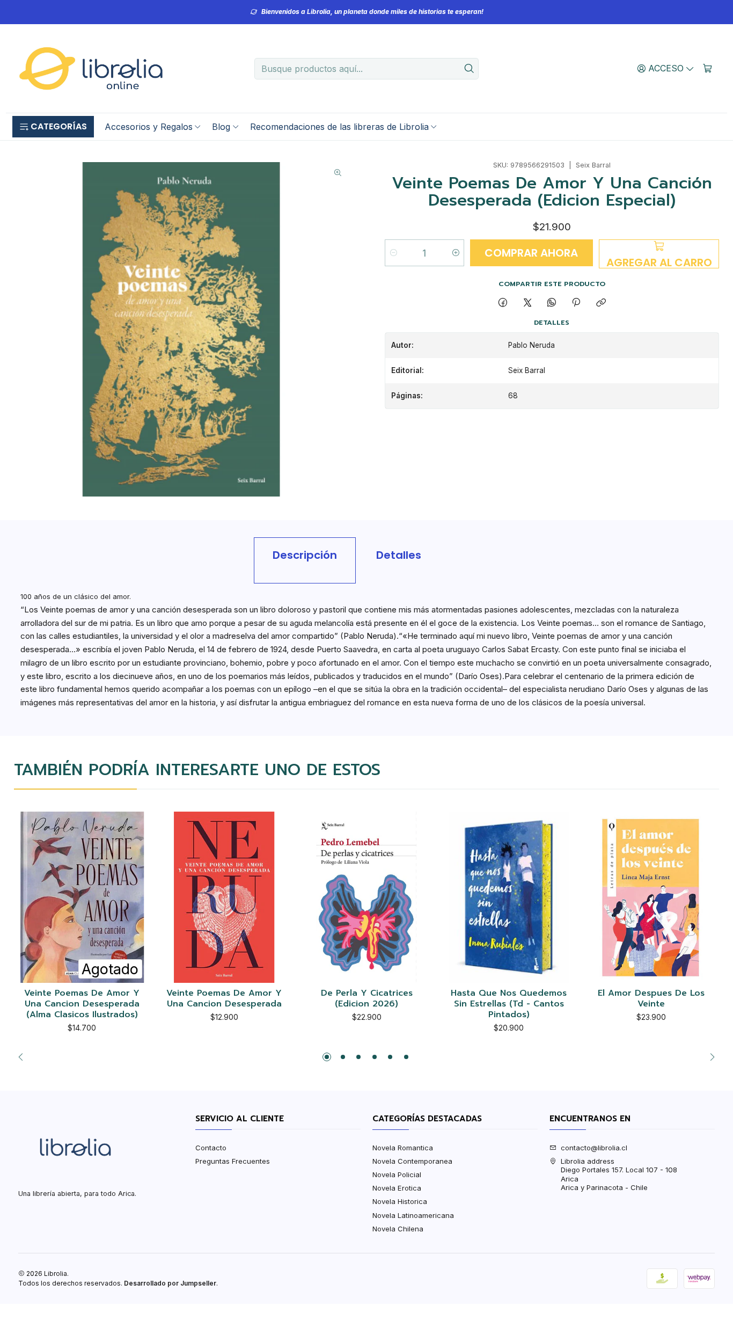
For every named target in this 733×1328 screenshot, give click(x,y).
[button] (53, 126)
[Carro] (707, 68)
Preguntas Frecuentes (232, 1161)
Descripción (305, 555)
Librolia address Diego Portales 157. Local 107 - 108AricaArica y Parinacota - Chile (619, 1174)
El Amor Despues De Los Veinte (651, 999)
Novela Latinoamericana (413, 1215)
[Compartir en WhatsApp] (551, 303)
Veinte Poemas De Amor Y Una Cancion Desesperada (224, 999)
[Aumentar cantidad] (455, 253)
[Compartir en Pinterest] (576, 303)
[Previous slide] (24, 1056)
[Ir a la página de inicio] (90, 69)
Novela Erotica (396, 1188)
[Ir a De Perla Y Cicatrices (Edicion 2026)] (367, 897)
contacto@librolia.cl (594, 1147)
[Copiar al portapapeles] (600, 303)
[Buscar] (469, 68)
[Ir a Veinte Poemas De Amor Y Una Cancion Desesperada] (224, 897)
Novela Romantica (402, 1147)
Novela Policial (396, 1174)
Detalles (398, 555)
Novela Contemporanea (412, 1161)
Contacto (210, 1147)
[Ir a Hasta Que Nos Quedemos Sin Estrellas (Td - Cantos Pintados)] (509, 897)
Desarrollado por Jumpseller (170, 1283)
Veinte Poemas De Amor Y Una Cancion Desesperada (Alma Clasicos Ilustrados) (82, 1004)
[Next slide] (709, 1056)
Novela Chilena (397, 1228)
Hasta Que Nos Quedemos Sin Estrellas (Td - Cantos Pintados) (509, 1004)
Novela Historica (399, 1201)
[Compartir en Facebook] (503, 303)
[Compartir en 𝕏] (527, 303)
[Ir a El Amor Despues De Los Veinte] (651, 897)
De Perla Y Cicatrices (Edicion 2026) (367, 999)
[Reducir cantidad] (393, 253)
